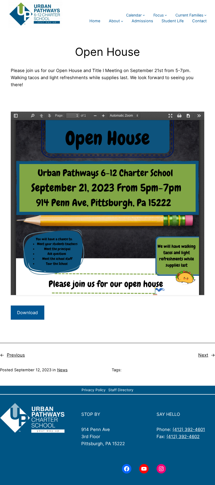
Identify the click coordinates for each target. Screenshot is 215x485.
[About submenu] (122, 21)
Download (27, 312)
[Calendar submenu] (144, 15)
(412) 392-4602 (183, 436)
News (62, 370)
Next (203, 355)
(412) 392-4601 (189, 429)
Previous (16, 355)
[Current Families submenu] (205, 15)
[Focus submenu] (166, 15)
